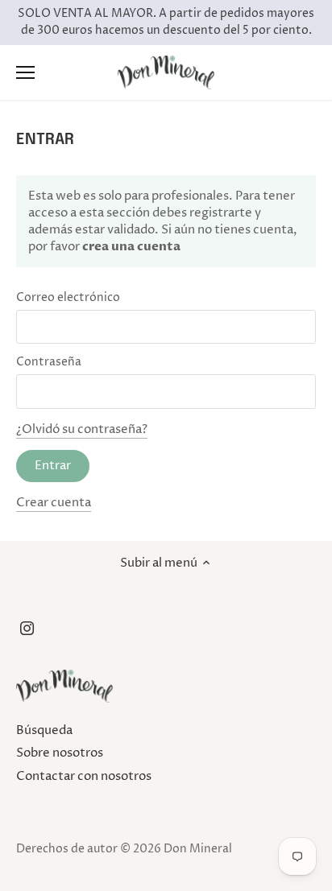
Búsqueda (44, 730)
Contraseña (48, 362)
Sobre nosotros (59, 753)
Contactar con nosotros (83, 776)
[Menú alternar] (25, 72)
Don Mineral (198, 849)
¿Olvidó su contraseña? (81, 429)
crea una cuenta (130, 246)
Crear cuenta (53, 502)
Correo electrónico (68, 297)
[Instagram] (27, 628)
